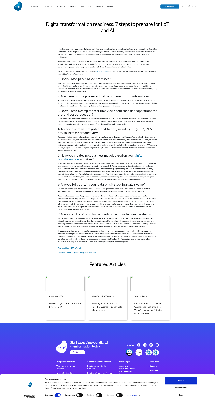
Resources (154, 361)
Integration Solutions (65, 373)
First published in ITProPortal (69, 248)
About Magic (124, 361)
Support (153, 366)
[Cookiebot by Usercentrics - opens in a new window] (30, 396)
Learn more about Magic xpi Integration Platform (77, 252)
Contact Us (170, 6)
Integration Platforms (65, 361)
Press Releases (125, 371)
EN (193, 6)
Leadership (123, 366)
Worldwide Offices (127, 368)
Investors (154, 370)
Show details (132, 395)
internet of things (101, 71)
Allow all (181, 380)
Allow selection (181, 388)
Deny (181, 395)
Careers (122, 374)
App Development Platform (99, 361)
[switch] (79, 395)
